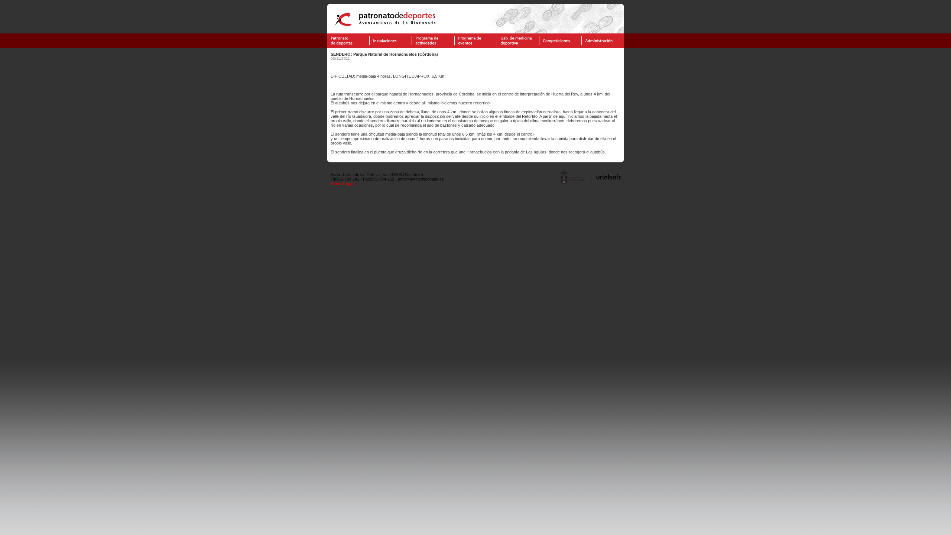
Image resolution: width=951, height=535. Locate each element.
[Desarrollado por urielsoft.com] (607, 183)
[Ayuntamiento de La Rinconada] (573, 183)
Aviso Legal (342, 183)
